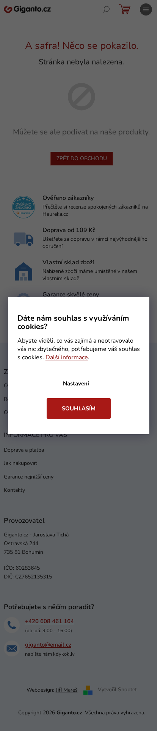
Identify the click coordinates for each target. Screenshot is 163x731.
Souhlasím (79, 408)
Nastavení (76, 383)
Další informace (66, 357)
